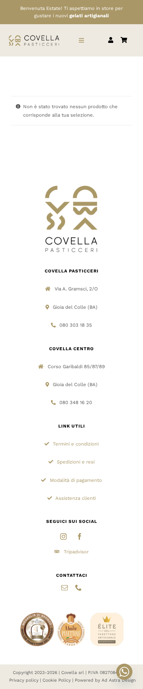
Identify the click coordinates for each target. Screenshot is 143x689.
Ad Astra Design (119, 680)
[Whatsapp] (124, 672)
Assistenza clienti (75, 498)
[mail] (64, 587)
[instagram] (63, 536)
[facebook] (79, 536)
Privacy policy (23, 680)
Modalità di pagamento (76, 480)
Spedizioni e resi (76, 462)
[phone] (78, 587)
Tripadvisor (76, 551)
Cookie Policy (57, 680)
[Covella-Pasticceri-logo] (34, 36)
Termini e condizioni (76, 444)
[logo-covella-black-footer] (71, 185)
